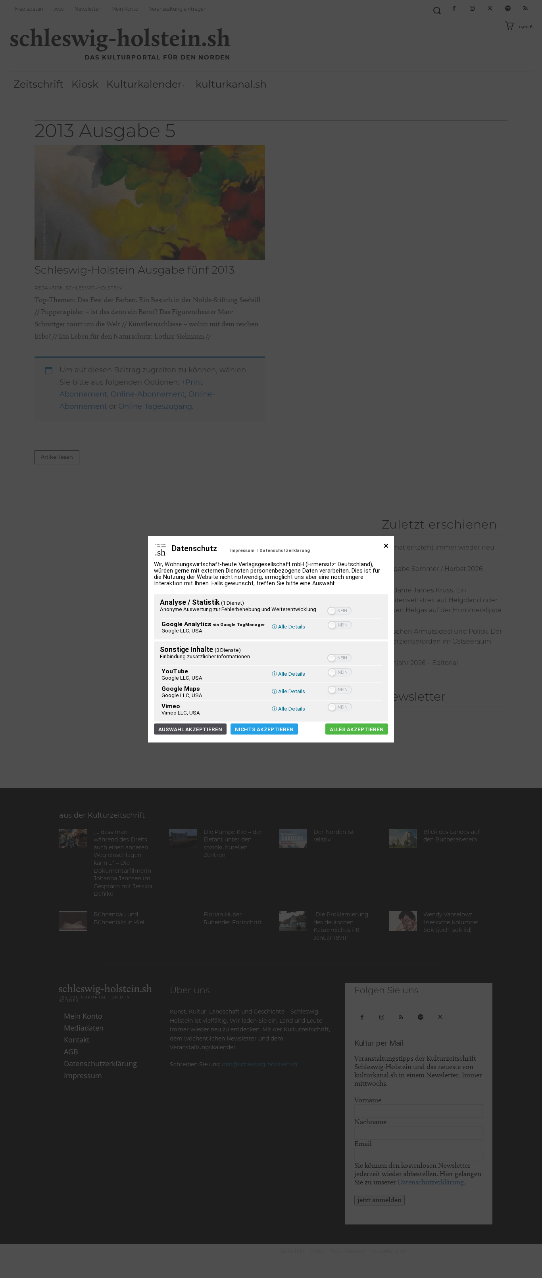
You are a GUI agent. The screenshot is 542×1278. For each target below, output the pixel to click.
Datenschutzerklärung (284, 550)
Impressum (242, 550)
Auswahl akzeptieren (190, 729)
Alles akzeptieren (357, 729)
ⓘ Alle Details (288, 626)
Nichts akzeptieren (264, 729)
